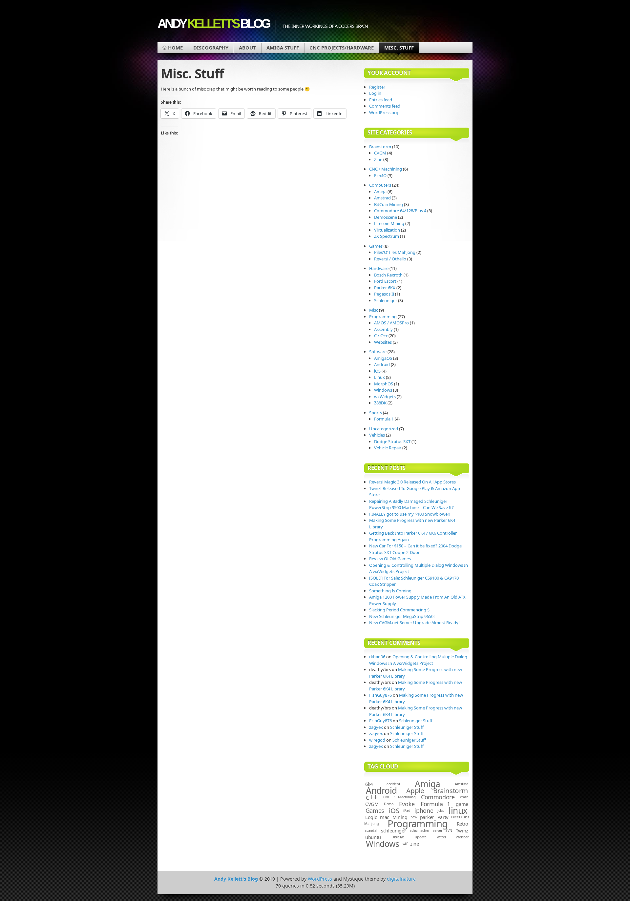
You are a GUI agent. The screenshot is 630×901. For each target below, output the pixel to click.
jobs (440, 810)
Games (376, 246)
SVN (449, 830)
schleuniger (393, 830)
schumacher (420, 830)
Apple (415, 790)
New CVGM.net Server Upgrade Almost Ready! (414, 622)
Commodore (438, 797)
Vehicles (377, 435)
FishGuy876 (380, 695)
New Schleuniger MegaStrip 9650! (402, 616)
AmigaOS (383, 358)
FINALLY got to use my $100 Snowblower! (410, 514)
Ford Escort (385, 281)
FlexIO (380, 175)
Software (378, 352)
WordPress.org (383, 112)
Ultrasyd (398, 837)
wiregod (377, 740)
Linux (379, 377)
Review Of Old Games (390, 559)
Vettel (441, 837)
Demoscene (385, 217)
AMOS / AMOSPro (391, 323)
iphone (423, 810)
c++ (372, 797)
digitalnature (401, 879)
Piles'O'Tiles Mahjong (394, 252)
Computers (380, 185)
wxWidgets (385, 396)
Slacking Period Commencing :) (399, 610)
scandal (371, 830)
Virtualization (387, 230)
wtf (405, 843)
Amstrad (382, 198)
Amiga (380, 192)
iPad (406, 810)
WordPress (320, 879)
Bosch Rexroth (388, 275)
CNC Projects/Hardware (341, 47)
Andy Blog (213, 23)
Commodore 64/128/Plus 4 (400, 211)
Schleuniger (385, 300)
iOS (377, 371)
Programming (383, 316)
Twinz (462, 830)
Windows (383, 390)
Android (382, 364)
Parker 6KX (384, 288)
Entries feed (380, 100)
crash (464, 797)
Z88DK (380, 403)
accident (393, 784)
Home (175, 47)
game (462, 804)
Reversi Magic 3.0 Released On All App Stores (412, 482)
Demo (388, 804)
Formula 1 (384, 419)
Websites (383, 342)
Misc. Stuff (399, 47)
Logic (371, 817)
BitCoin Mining (388, 204)
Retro (463, 823)
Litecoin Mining (389, 223)
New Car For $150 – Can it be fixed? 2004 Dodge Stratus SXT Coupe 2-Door (415, 549)
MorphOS (383, 384)
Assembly (383, 329)
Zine (378, 159)
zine (414, 843)
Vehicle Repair (387, 448)
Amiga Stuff (282, 47)
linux (458, 810)
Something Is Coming (390, 591)
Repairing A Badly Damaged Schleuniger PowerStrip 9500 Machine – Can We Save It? (411, 504)
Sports (375, 413)
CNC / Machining (385, 169)
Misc (373, 310)
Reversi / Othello (390, 259)
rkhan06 (377, 657)
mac (384, 817)
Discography (210, 47)
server (437, 830)
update (421, 837)
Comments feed (384, 106)
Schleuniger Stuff (415, 721)
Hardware (378, 268)
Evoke (407, 804)
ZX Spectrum (386, 236)
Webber (462, 837)
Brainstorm (380, 147)
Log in (375, 93)
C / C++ (381, 335)
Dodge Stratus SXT (392, 441)
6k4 (369, 784)
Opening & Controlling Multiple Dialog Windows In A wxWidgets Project (418, 660)
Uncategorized (383, 429)
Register (377, 87)
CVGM (380, 153)
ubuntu (373, 837)
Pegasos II (384, 294)
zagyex (376, 727)
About (247, 47)
